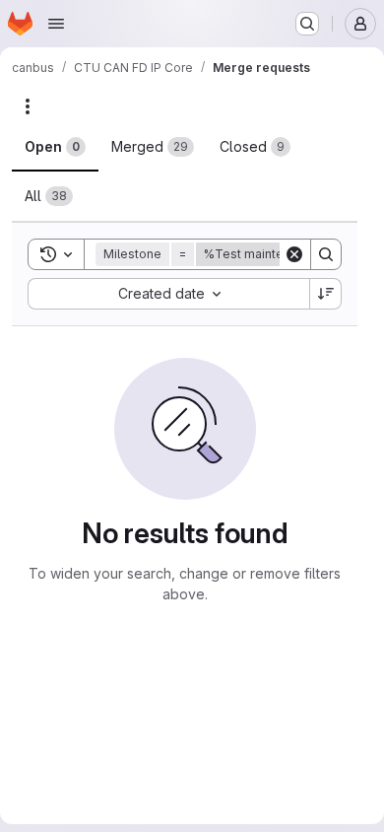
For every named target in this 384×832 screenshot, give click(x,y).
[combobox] (168, 294)
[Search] (326, 254)
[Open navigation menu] (56, 23)
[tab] (55, 147)
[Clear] (294, 254)
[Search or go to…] (307, 23)
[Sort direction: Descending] (326, 294)
